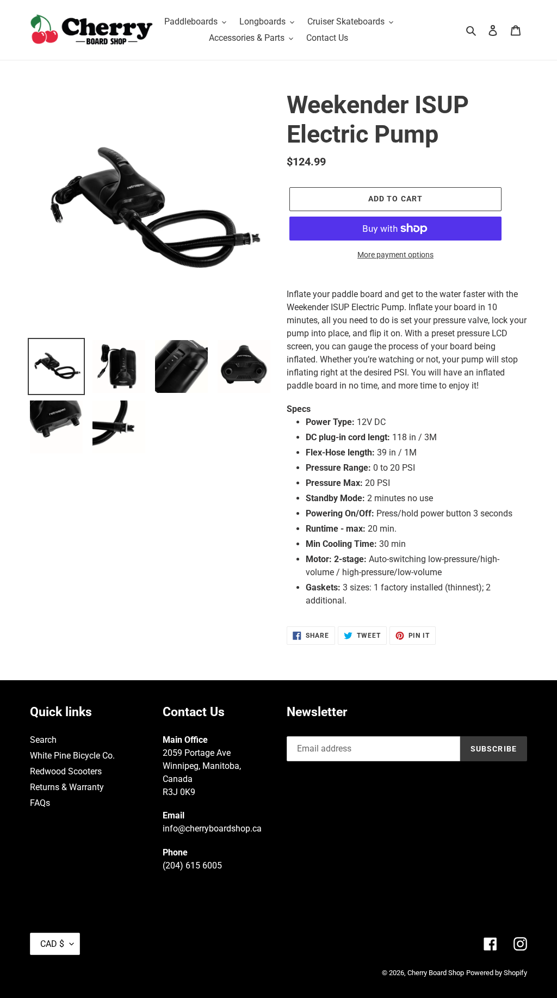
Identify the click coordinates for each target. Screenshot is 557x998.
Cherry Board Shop (435, 973)
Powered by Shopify (496, 973)
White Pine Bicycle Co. (72, 755)
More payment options (395, 254)
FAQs (40, 803)
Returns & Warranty (67, 787)
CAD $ (52, 944)
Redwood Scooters (66, 771)
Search (43, 740)
